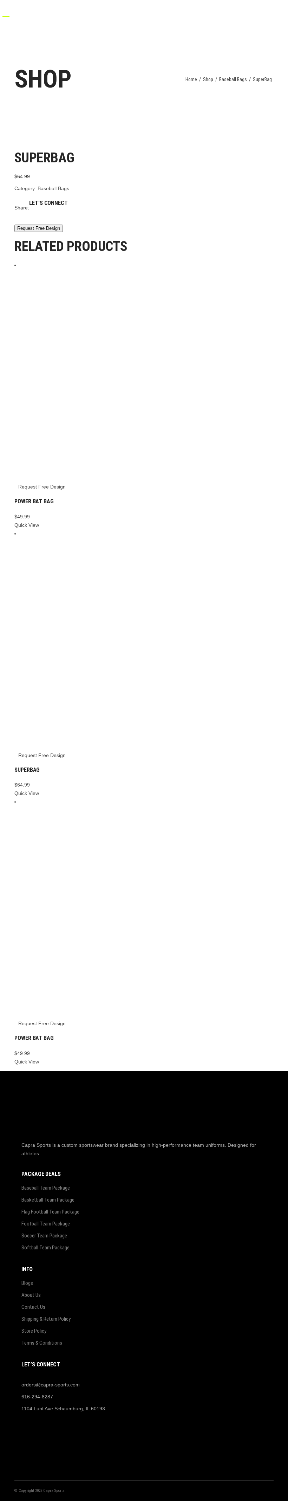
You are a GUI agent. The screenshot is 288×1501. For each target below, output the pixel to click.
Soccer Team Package (44, 1235)
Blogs (27, 1283)
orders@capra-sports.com (50, 1384)
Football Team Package (45, 1224)
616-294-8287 (37, 1396)
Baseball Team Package (45, 1188)
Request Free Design (38, 228)
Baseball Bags (233, 79)
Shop (208, 79)
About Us (31, 1295)
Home (191, 79)
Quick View (26, 525)
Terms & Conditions (41, 1343)
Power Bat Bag (34, 501)
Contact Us (33, 1307)
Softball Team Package (45, 1247)
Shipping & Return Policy (46, 1319)
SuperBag (27, 769)
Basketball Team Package (47, 1200)
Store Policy (33, 1331)
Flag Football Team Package (50, 1212)
